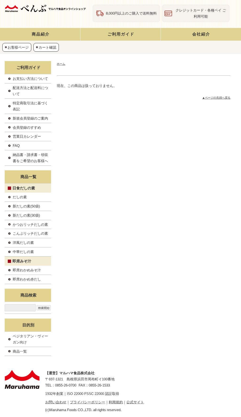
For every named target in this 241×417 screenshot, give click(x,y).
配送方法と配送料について (30, 91)
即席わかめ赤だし (27, 279)
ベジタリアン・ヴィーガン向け (30, 339)
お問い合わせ (55, 402)
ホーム (61, 64)
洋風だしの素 (23, 243)
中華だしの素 (23, 252)
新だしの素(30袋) (26, 215)
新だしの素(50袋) (26, 206)
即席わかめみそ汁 (27, 270)
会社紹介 (201, 34)
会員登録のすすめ (27, 127)
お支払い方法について (30, 79)
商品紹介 (41, 34)
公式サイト (135, 402)
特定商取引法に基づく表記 (30, 106)
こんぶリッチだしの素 (30, 233)
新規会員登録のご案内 (30, 118)
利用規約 (116, 402)
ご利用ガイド (121, 34)
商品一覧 (20, 351)
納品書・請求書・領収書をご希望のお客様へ (30, 158)
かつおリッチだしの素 (30, 224)
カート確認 (47, 47)
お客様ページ (18, 47)
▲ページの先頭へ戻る (216, 97)
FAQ (16, 146)
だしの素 (20, 197)
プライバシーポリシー (87, 402)
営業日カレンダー (27, 136)
